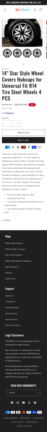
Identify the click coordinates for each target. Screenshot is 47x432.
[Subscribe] (37, 393)
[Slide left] (18, 64)
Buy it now (23, 140)
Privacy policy (38, 418)
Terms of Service (12, 325)
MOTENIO (13, 418)
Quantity (5, 118)
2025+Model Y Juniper (15, 249)
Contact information (24, 426)
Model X (8, 273)
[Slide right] (29, 64)
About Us (9, 296)
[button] (5, 10)
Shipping (10, 113)
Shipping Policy (12, 307)
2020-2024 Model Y (14, 243)
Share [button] (7, 220)
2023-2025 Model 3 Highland (18, 261)
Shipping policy (32, 422)
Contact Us (10, 302)
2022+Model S (11, 267)
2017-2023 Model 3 (14, 255)
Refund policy (25, 418)
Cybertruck (10, 279)
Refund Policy (11, 319)
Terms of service (18, 422)
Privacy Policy (11, 313)
